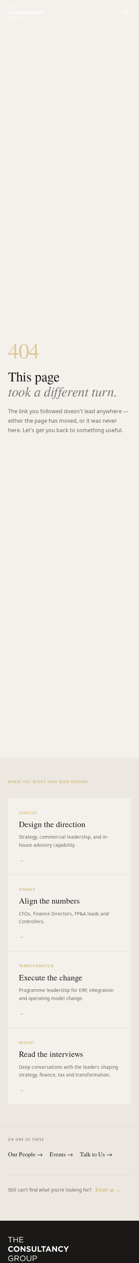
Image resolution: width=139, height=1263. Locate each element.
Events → (61, 1154)
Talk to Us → (96, 1154)
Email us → (107, 1190)
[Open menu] (125, 12)
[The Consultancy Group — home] (25, 12)
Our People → (25, 1154)
